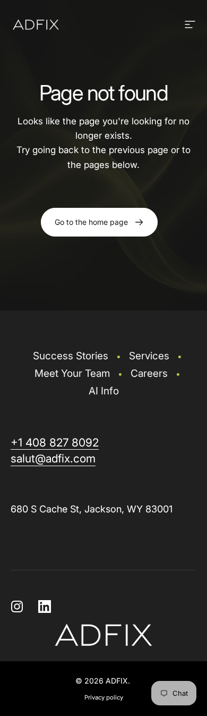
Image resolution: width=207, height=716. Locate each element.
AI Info (104, 391)
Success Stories (70, 356)
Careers (149, 373)
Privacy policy (103, 697)
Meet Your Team (72, 373)
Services (149, 356)
